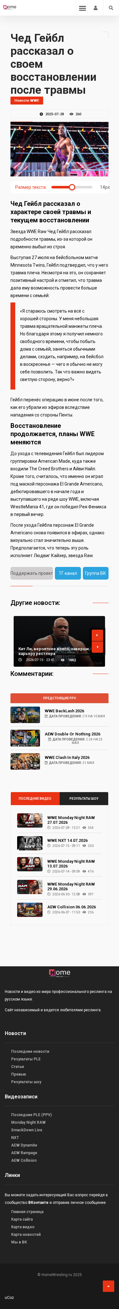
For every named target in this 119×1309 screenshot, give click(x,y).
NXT (15, 1137)
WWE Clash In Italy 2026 (67, 757)
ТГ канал (68, 573)
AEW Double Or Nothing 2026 (72, 734)
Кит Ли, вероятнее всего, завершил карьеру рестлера (54, 651)
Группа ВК (95, 573)
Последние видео (35, 798)
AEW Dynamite (24, 1145)
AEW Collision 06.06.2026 (71, 907)
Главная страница (27, 1212)
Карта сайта (22, 1219)
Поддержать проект (31, 573)
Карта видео (23, 1227)
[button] (97, 635)
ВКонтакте (38, 1202)
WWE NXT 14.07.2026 (67, 840)
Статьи (17, 1066)
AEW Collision (23, 1160)
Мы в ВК (19, 1242)
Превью (18, 1074)
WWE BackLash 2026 (64, 711)
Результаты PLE (26, 1059)
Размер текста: (31, 187)
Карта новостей (26, 1234)
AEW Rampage (24, 1153)
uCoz (9, 1297)
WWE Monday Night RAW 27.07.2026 (71, 820)
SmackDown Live (26, 1130)
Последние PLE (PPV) (31, 1115)
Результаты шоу (83, 798)
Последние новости (30, 1051)
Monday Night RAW (28, 1122)
